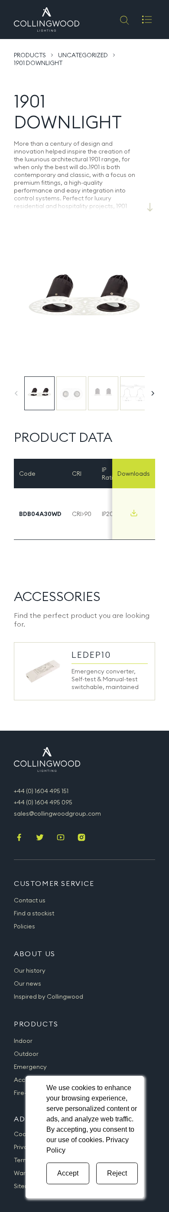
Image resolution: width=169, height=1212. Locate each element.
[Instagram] (81, 838)
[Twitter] (40, 838)
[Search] (124, 19)
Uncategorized (83, 55)
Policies (24, 926)
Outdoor (26, 1054)
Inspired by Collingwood (48, 996)
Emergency (30, 1067)
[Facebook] (19, 838)
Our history (30, 970)
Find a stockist (34, 913)
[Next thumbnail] (152, 393)
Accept (67, 1173)
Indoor (23, 1041)
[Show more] (150, 207)
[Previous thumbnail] (16, 393)
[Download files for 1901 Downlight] (134, 513)
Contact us (30, 900)
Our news (27, 983)
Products (30, 55)
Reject (117, 1173)
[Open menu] (147, 19)
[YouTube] (60, 838)
